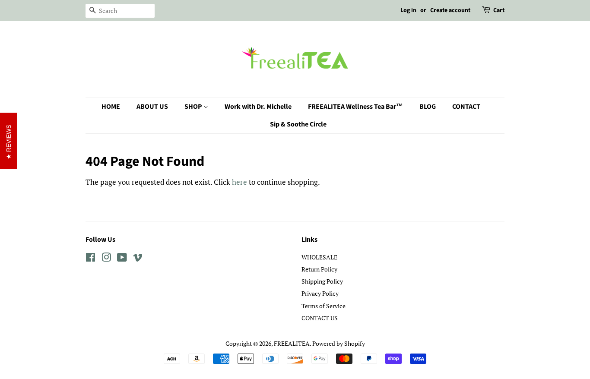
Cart (498, 10)
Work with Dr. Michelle (258, 106)
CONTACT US (319, 318)
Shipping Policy (322, 281)
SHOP (193, 106)
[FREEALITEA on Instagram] (106, 259)
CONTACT (466, 106)
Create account (450, 10)
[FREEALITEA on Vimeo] (138, 259)
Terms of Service (323, 306)
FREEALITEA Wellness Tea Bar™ (355, 106)
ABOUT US (152, 106)
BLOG (427, 106)
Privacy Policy (320, 293)
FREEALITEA (292, 343)
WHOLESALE (319, 257)
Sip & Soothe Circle (298, 124)
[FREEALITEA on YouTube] (122, 259)
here (239, 182)
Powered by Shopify (338, 343)
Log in (408, 10)
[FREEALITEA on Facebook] (90, 259)
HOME (111, 106)
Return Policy (319, 269)
